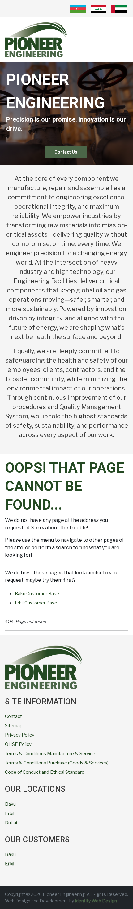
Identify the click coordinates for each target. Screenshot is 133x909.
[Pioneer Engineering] (36, 39)
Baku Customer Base (37, 593)
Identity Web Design (95, 900)
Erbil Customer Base (36, 602)
